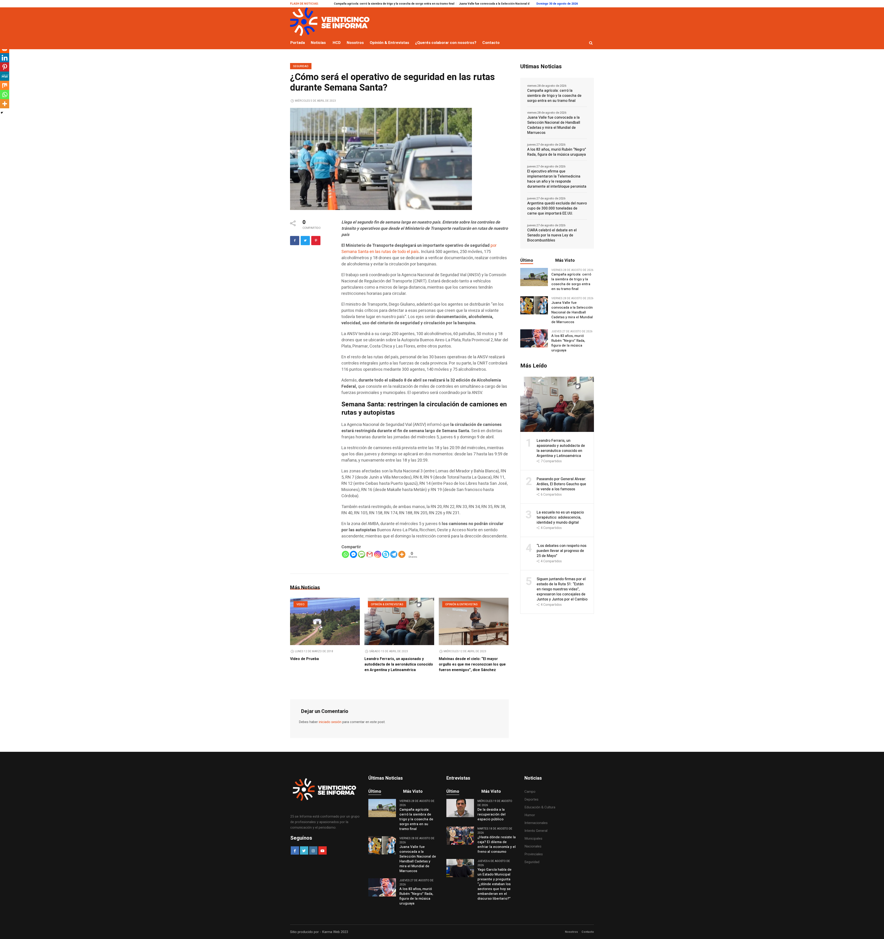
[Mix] (4, 85)
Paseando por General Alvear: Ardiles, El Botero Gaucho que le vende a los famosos (561, 484)
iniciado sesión (330, 721)
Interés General (535, 830)
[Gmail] (369, 554)
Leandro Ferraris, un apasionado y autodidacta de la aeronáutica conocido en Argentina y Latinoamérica (398, 664)
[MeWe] (4, 76)
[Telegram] (393, 554)
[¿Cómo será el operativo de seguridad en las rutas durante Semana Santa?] (381, 158)
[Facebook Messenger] (353, 554)
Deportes (531, 799)
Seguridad (300, 66)
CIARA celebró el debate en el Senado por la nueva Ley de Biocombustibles (552, 235)
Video (301, 604)
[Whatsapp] (345, 554)
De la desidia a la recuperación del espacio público (491, 814)
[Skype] (385, 554)
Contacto (588, 932)
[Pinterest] (315, 240)
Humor (529, 815)
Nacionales (532, 846)
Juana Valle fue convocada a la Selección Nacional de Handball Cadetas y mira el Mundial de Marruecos (475, 4)
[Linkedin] (4, 57)
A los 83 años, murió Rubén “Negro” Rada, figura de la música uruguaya (556, 152)
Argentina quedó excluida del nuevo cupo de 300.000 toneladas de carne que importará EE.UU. (557, 208)
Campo (529, 791)
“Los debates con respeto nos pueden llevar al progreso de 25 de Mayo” (561, 551)
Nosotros (571, 932)
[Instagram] (377, 554)
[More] (401, 554)
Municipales (533, 838)
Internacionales (536, 822)
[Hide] (2, 113)
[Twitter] (305, 240)
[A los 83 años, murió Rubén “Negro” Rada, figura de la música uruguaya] (534, 338)
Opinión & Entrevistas (387, 604)
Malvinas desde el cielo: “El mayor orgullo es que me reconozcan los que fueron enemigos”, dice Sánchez (472, 664)
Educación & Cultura (539, 807)
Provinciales (533, 854)
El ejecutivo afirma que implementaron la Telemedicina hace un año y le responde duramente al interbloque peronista (556, 179)
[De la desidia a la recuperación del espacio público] (460, 807)
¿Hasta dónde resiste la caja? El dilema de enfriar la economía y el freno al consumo (496, 844)
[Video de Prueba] (325, 621)
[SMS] (361, 554)
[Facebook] (294, 240)
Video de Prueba (304, 659)
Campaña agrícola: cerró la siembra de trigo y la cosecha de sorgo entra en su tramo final (341, 4)
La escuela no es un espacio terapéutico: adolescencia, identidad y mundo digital (560, 517)
